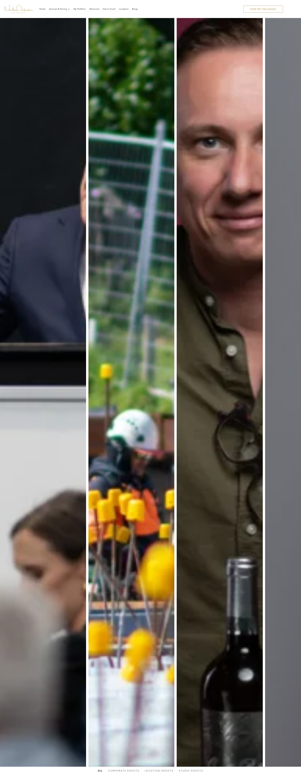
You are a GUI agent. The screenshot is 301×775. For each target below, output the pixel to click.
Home (42, 9)
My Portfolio (80, 9)
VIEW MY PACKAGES (263, 9)
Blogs (135, 9)
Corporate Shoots (123, 770)
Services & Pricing (58, 9)
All (100, 770)
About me (94, 9)
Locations (124, 9)
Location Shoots (159, 770)
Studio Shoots (191, 770)
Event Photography (43, 383)
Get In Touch (109, 9)
